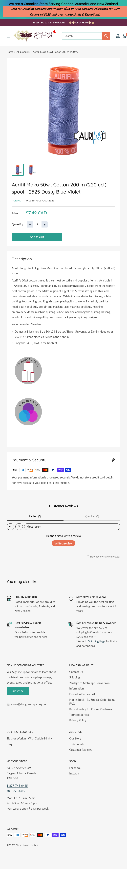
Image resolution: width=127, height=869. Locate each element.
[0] (125, 36)
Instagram (75, 773)
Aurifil (16, 200)
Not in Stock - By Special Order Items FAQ (92, 701)
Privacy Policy (77, 720)
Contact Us (76, 671)
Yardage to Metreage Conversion (89, 683)
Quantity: (18, 224)
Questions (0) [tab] (92, 516)
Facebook (75, 768)
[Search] (106, 36)
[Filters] (19, 526)
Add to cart (37, 237)
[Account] (118, 36)
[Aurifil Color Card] (63, 411)
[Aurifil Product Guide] (63, 370)
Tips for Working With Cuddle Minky (29, 738)
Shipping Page (96, 641)
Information (76, 688)
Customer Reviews (80, 749)
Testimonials (76, 744)
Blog (9, 744)
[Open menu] (8, 36)
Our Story (75, 738)
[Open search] (10, 526)
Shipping (74, 677)
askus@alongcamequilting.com (29, 704)
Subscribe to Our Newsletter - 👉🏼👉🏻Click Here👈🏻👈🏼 (63, 22)
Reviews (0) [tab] (35, 516)
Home (10, 51)
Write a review (63, 543)
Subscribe (18, 691)
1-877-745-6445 (17, 785)
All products (23, 51)
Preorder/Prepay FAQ (82, 694)
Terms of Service (79, 714)
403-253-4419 (16, 791)
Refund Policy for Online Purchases (90, 709)
